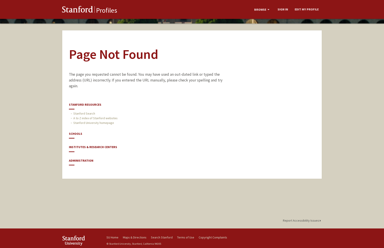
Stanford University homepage (93, 123)
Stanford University (81, 240)
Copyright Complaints (213, 237)
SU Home (112, 237)
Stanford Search (84, 113)
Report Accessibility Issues (301, 220)
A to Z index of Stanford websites (95, 118)
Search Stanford (162, 237)
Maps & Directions (134, 237)
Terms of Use (185, 237)
